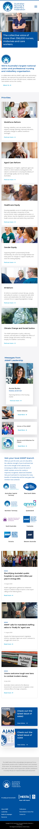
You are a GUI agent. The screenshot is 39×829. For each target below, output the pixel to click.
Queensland (30, 510)
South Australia (11, 526)
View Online (21, 723)
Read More (21, 414)
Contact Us (22, 814)
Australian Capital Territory (11, 494)
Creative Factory (26, 826)
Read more (7, 595)
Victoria (11, 541)
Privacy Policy (19, 824)
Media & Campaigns (6, 814)
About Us (6, 85)
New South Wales (30, 493)
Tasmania (30, 526)
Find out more (8, 137)
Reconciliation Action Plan (26, 812)
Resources (4, 817)
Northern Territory (11, 510)
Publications (23, 809)
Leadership (4, 812)
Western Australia (30, 541)
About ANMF (4, 809)
